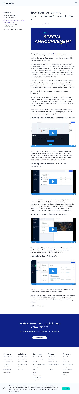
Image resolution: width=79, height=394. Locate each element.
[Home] (10, 3)
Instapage (35, 24)
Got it (66, 388)
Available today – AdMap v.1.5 (12, 29)
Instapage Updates (45, 24)
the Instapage (55, 54)
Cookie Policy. (15, 391)
